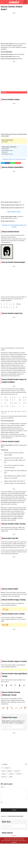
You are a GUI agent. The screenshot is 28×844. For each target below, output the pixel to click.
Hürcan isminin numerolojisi (5, 776)
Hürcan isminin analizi (18, 771)
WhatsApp (13, 162)
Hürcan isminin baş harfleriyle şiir (12, 773)
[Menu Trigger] (25, 2)
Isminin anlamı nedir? (14, 2)
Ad (1, 802)
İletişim (10, 838)
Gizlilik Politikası (16, 838)
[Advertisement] (14, 28)
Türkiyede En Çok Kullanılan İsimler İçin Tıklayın (14, 226)
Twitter (3, 162)
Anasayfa (3, 816)
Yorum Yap (18, 162)
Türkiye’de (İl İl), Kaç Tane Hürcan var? (14, 159)
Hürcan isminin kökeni (20, 773)
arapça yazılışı (10, 771)
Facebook (7, 162)
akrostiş (3, 771)
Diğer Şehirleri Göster (14, 211)
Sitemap (22, 838)
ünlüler (10, 776)
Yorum (3, 787)
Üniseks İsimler (8, 767)
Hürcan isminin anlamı (5, 773)
